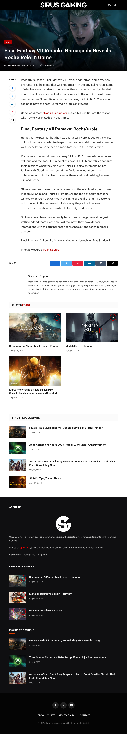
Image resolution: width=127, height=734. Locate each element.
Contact (85, 715)
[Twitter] (12, 96)
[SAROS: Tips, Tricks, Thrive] (17, 482)
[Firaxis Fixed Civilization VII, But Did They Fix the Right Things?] (17, 432)
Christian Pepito (14, 65)
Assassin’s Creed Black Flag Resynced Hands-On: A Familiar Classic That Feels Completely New (72, 463)
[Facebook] (12, 88)
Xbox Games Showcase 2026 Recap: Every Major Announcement (67, 444)
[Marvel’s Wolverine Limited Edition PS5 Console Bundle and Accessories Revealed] (35, 371)
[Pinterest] (12, 112)
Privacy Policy (46, 715)
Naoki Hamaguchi (55, 113)
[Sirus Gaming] (63, 5)
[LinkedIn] (12, 104)
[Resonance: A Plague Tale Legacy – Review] (35, 327)
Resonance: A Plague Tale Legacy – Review (33, 346)
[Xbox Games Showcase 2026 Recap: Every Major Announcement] (17, 448)
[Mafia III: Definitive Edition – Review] (17, 597)
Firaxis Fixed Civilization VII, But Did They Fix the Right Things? (66, 427)
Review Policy (67, 715)
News (8, 42)
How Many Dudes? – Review (45, 610)
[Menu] (13, 5)
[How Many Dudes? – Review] (17, 614)
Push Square (51, 249)
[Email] (12, 120)
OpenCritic (25, 547)
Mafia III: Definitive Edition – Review (50, 593)
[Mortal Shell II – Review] (92, 327)
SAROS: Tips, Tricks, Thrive (45, 478)
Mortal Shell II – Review (79, 346)
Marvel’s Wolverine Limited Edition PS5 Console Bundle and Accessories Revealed (33, 391)
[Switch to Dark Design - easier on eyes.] (109, 5)
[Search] (114, 5)
